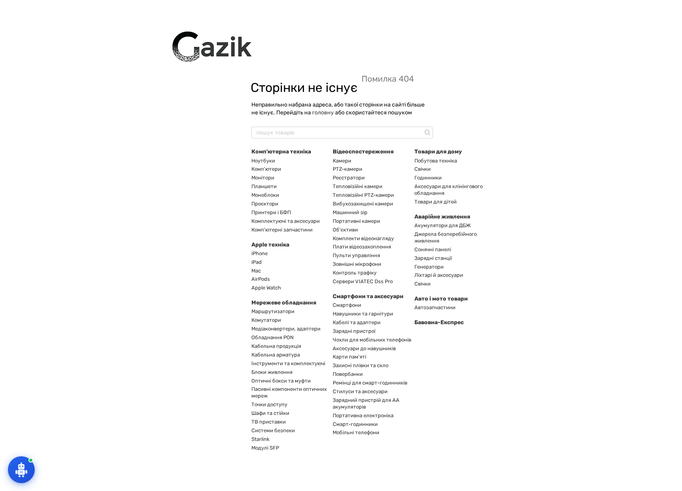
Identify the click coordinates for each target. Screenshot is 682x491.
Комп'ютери (266, 169)
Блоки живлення (271, 372)
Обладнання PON (272, 337)
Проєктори (264, 204)
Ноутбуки (263, 161)
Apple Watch (266, 288)
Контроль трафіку (355, 273)
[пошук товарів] (426, 132)
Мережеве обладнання (283, 302)
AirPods (260, 279)
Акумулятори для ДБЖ (442, 225)
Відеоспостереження (363, 151)
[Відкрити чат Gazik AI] (21, 469)
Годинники (428, 178)
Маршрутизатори (272, 311)
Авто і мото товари (441, 298)
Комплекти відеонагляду (363, 238)
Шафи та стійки (270, 413)
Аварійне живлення (442, 216)
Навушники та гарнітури (363, 314)
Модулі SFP (265, 448)
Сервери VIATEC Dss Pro (363, 281)
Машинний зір (350, 212)
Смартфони (347, 305)
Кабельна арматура (275, 355)
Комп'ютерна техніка (281, 151)
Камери (342, 161)
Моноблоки (265, 195)
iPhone (259, 253)
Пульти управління (356, 255)
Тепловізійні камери (357, 186)
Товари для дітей (435, 202)
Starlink (260, 439)
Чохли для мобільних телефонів (372, 340)
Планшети (264, 186)
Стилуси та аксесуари (360, 391)
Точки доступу (269, 404)
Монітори (262, 178)
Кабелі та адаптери (356, 322)
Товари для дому (438, 151)
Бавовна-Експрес (439, 322)
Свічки (422, 169)
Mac (256, 271)
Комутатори (266, 320)
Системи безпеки (273, 430)
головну (323, 112)
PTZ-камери (347, 169)
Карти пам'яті (349, 357)
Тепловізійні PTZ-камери (363, 195)
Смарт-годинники (355, 424)
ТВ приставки (268, 422)
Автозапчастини (434, 307)
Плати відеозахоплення (362, 247)
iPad (256, 262)
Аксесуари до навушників (364, 348)
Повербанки (348, 374)
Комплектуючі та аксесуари (285, 221)
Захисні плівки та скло (360, 365)
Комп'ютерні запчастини (282, 230)
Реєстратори (349, 178)
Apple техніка (270, 244)
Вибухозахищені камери (363, 204)
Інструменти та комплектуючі (288, 363)
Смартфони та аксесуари (368, 296)
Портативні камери (356, 221)
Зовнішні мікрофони (357, 264)
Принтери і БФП (271, 212)
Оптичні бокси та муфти (281, 381)
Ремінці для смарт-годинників (370, 383)
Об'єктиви (345, 230)
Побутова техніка (435, 161)
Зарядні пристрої (354, 331)
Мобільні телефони (356, 432)
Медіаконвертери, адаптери (285, 329)
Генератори (429, 267)
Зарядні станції (433, 258)
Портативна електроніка (363, 415)
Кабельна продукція (276, 346)
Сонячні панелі (432, 249)
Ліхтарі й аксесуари (438, 275)
